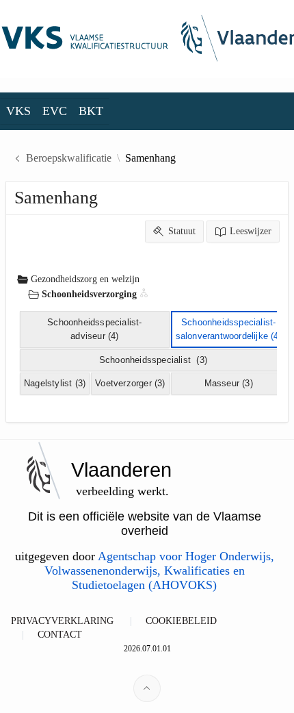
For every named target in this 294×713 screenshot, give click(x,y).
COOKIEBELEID (181, 621)
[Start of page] (147, 688)
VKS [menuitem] (18, 111)
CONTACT (60, 634)
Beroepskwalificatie (68, 158)
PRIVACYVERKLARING (62, 621)
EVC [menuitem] (54, 111)
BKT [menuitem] (91, 111)
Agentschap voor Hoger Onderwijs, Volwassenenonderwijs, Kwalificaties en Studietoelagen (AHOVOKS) (159, 570)
